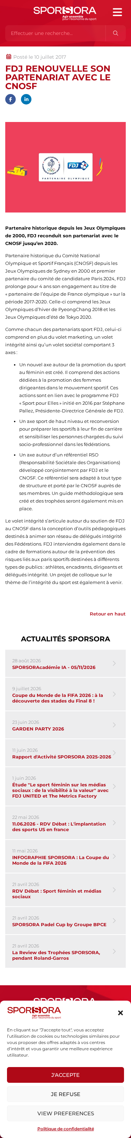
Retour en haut (108, 614)
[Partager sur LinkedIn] (26, 99)
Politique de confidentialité (65, 1128)
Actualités (23, 50)
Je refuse (65, 1094)
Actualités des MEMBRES (99, 50)
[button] (120, 1012)
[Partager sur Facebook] (10, 99)
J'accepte (65, 1075)
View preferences (65, 1113)
